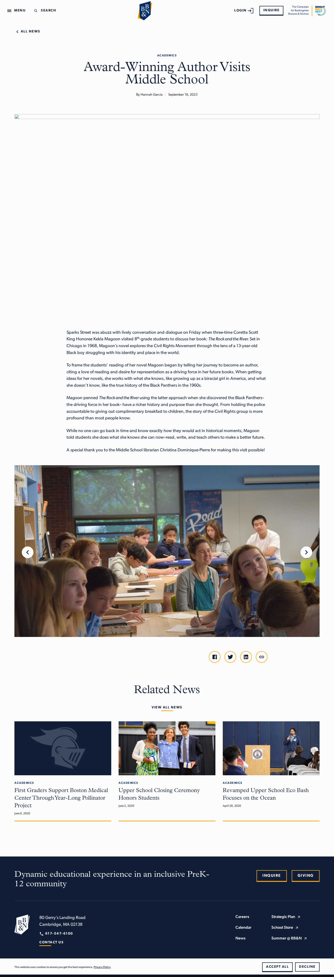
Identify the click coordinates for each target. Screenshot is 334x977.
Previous (27, 552)
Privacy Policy (102, 967)
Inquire (271, 10)
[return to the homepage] (22, 924)
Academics (167, 55)
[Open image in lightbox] (167, 551)
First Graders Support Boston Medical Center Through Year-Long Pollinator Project (61, 798)
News (240, 938)
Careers (242, 917)
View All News (167, 707)
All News (30, 31)
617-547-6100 (59, 934)
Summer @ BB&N (286, 938)
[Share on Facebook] (215, 657)
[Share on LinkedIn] (246, 657)
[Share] (261, 657)
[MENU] (10, 11)
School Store (282, 928)
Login (240, 10)
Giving (306, 876)
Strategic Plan (283, 917)
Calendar (243, 928)
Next (306, 552)
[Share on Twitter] (230, 657)
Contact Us (51, 942)
